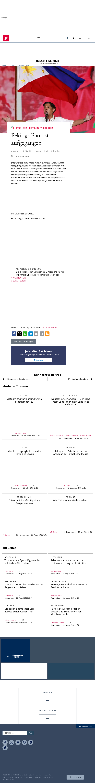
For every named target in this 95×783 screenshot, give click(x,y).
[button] (38, 38)
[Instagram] (24, 742)
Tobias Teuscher (10, 620)
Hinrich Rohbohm (20, 486)
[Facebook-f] (5, 742)
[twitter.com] (11, 742)
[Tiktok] (5, 747)
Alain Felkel (8, 571)
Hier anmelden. (50, 327)
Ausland (15, 151)
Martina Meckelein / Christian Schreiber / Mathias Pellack (70, 435)
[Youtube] (18, 742)
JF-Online (66, 486)
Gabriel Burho (56, 571)
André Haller (8, 596)
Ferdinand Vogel (20, 433)
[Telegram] (30, 742)
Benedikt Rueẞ (56, 596)
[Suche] (30, 733)
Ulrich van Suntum (57, 623)
